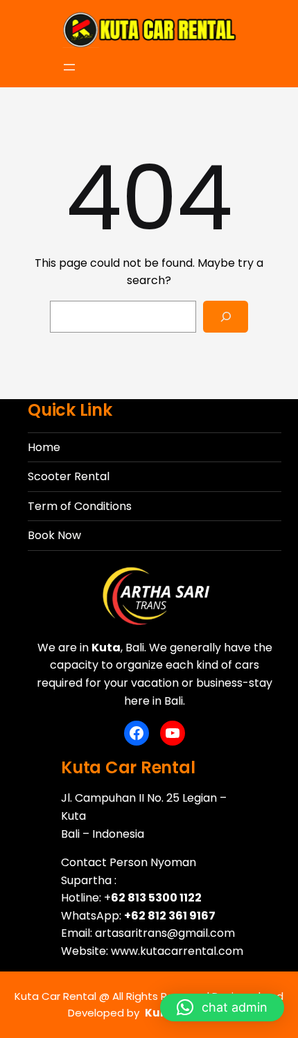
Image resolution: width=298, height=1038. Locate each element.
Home (44, 447)
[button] (222, 1007)
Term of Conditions (80, 506)
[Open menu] (69, 67)
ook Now (58, 535)
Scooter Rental (68, 476)
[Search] (225, 317)
